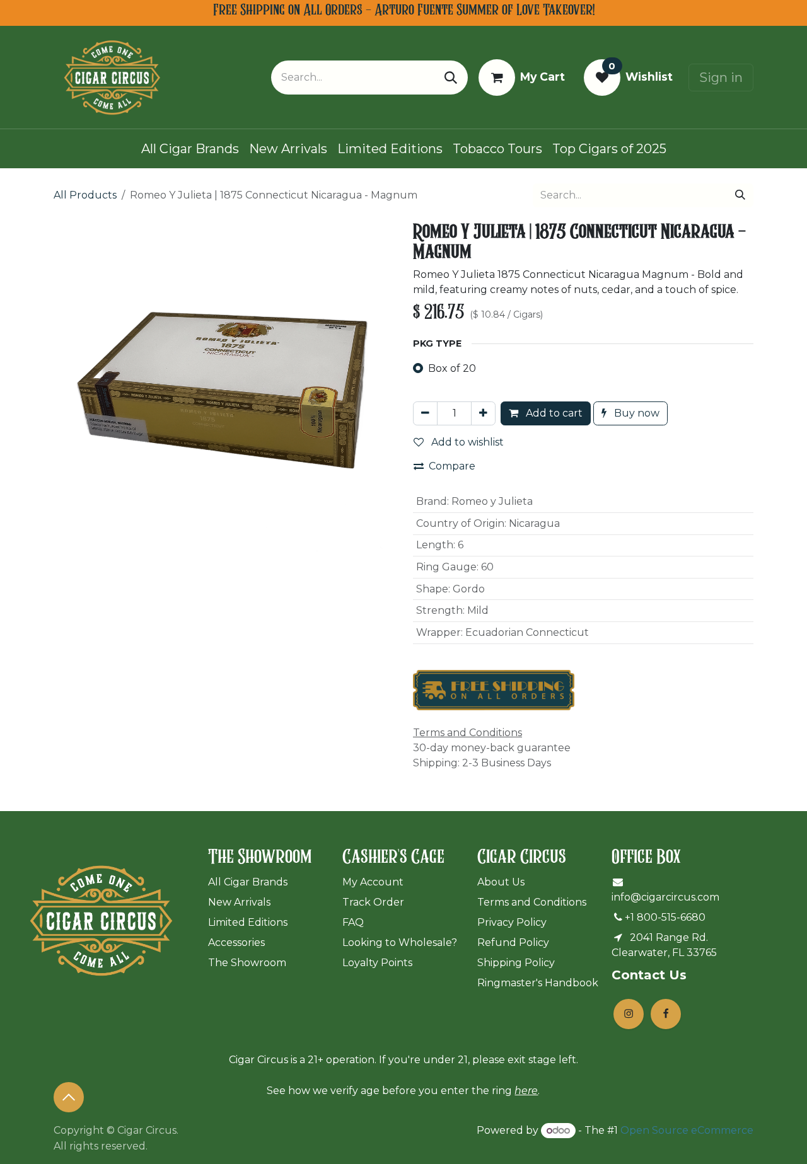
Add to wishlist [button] (466, 442)
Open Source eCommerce (686, 1130)
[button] (69, 1097)
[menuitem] (190, 148)
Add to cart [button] (553, 413)
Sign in (721, 77)
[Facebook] (666, 1014)
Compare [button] (452, 466)
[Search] (451, 78)
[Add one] (483, 413)
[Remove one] (425, 413)
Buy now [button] (635, 413)
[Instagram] (628, 1014)
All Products (85, 195)
